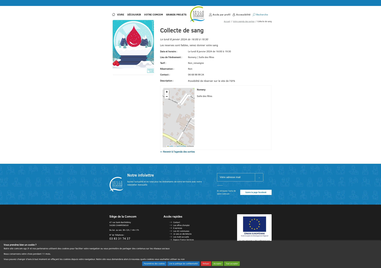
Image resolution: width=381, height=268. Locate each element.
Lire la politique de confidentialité (183, 263)
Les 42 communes (181, 231)
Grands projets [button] (176, 14)
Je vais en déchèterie (182, 234)
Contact (176, 222)
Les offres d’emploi (181, 225)
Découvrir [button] (134, 14)
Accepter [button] (217, 263)
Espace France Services (183, 239)
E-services (177, 228)
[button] (166, 92)
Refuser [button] (206, 263)
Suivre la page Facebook (255, 192)
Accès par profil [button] (221, 14)
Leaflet (171, 146)
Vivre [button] (120, 14)
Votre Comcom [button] (153, 14)
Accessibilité (243, 14)
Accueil (227, 21)
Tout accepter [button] (232, 263)
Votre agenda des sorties (243, 21)
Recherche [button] (262, 14)
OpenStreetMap (181, 146)
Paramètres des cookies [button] (154, 263)
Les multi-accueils (181, 236)
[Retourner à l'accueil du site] (113, 15)
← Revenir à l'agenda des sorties (177, 151)
